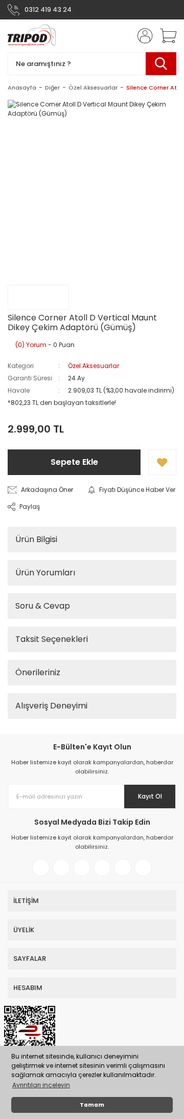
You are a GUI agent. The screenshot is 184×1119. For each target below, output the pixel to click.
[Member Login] (142, 36)
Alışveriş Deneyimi (51, 706)
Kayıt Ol (150, 796)
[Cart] (164, 36)
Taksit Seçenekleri (51, 639)
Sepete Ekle (74, 462)
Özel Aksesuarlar (93, 365)
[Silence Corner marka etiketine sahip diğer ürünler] (38, 297)
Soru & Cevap (42, 606)
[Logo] (32, 36)
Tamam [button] (92, 1105)
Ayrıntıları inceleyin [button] (41, 1085)
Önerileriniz (37, 672)
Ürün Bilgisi (36, 539)
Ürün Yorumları (45, 572)
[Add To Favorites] (162, 462)
